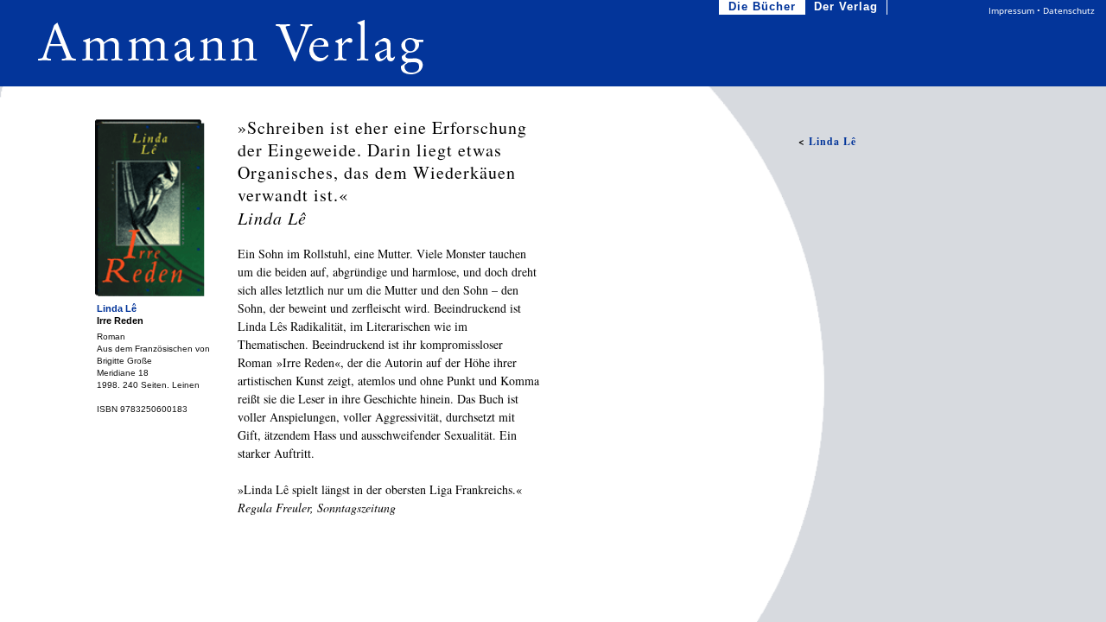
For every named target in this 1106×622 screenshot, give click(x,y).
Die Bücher (762, 6)
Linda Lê (117, 308)
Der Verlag (846, 6)
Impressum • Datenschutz (1041, 10)
